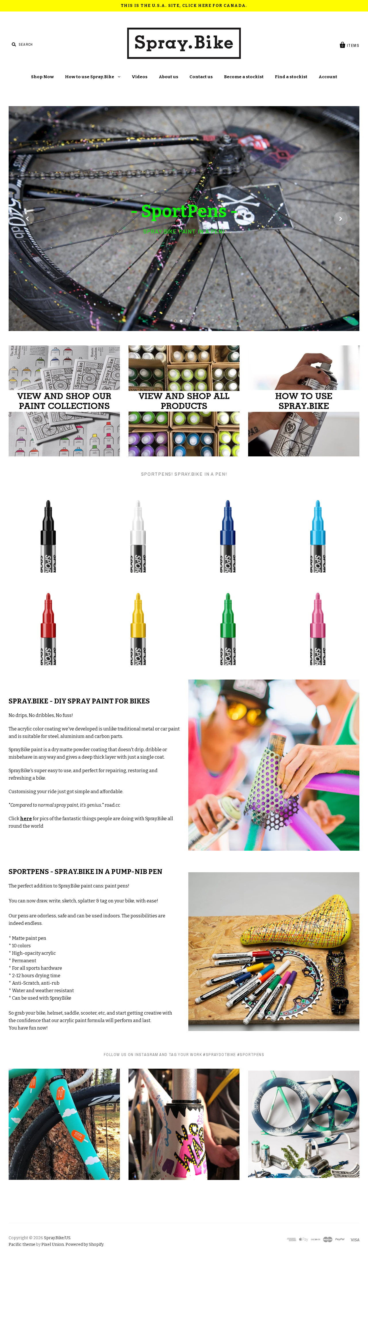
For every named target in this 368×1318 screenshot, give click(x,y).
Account (328, 76)
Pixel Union (52, 1300)
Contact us (201, 76)
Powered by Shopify (84, 1300)
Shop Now (42, 76)
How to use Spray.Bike (90, 76)
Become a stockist (244, 76)
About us (168, 76)
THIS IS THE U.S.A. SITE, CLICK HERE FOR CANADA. (184, 5)
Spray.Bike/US (57, 1293)
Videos (139, 76)
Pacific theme (22, 1300)
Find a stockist (291, 76)
